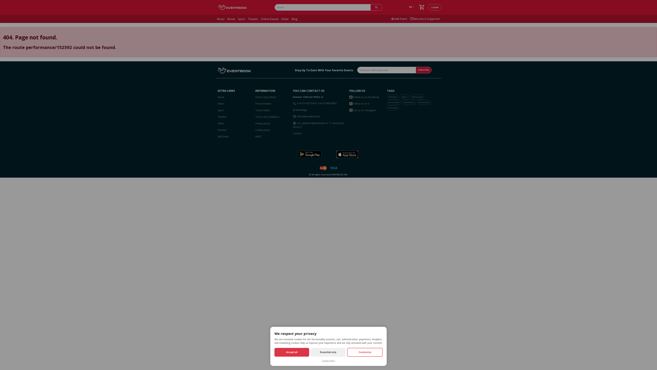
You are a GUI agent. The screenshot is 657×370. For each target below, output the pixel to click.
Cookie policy (328, 360)
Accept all (292, 352)
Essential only (328, 352)
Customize (365, 352)
